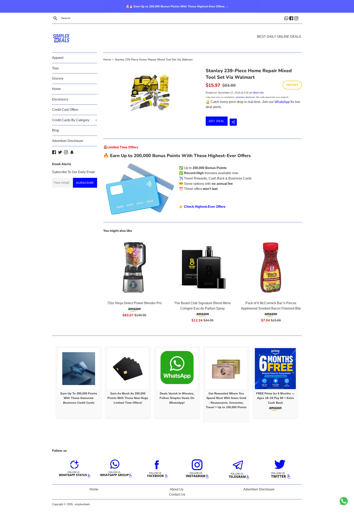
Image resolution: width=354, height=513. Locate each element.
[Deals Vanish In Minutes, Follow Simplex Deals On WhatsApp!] (177, 368)
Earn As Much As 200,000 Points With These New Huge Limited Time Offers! (128, 398)
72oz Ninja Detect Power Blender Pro (134, 303)
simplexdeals (82, 504)
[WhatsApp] (286, 18)
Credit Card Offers (65, 109)
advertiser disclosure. (245, 97)
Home (56, 89)
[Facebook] (291, 18)
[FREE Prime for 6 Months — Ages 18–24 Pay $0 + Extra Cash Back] (275, 368)
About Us (176, 489)
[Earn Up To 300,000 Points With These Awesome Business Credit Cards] (78, 368)
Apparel (58, 57)
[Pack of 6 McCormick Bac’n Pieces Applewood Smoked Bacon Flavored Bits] (271, 267)
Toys (55, 68)
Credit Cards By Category (74, 120)
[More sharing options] (233, 122)
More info (258, 92)
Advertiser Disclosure (67, 141)
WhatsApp (282, 102)
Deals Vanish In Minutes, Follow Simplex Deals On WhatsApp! (177, 398)
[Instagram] (296, 18)
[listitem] (78, 382)
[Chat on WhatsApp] (344, 502)
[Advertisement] (177, 32)
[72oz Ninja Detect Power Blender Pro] (134, 267)
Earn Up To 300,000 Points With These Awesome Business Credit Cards (78, 398)
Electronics (60, 99)
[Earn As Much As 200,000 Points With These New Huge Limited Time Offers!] (127, 368)
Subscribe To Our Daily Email (73, 172)
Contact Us (177, 494)
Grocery (58, 78)
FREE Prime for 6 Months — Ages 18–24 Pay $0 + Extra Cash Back (275, 398)
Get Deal (217, 121)
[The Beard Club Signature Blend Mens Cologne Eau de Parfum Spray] (202, 267)
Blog (55, 130)
